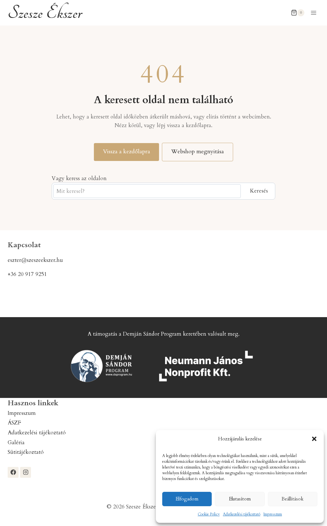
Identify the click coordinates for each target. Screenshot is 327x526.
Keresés (259, 191)
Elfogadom (187, 499)
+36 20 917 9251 (27, 274)
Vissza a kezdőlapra (126, 152)
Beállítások (292, 499)
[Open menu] (313, 13)
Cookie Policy (209, 514)
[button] (314, 439)
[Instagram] (25, 472)
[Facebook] (13, 472)
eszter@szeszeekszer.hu (35, 260)
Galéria (16, 442)
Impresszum (272, 514)
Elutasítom (240, 499)
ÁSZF (14, 422)
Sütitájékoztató (26, 452)
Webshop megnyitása (197, 152)
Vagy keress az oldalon (79, 178)
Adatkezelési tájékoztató (241, 514)
